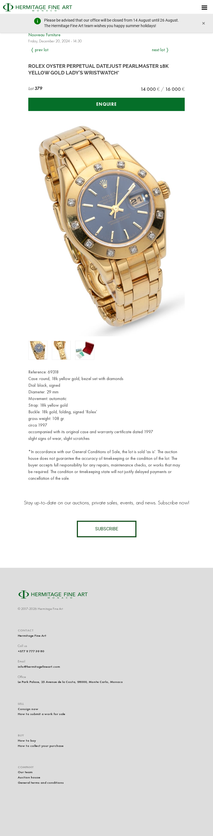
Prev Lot (41, 49)
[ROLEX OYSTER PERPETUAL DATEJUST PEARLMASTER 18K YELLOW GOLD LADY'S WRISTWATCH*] (37, 350)
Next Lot (158, 49)
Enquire (106, 104)
